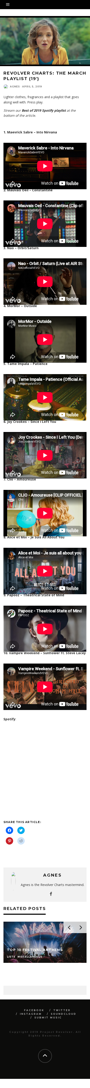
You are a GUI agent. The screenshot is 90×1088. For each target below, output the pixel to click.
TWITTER (62, 1010)
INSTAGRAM (31, 1013)
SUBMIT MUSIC (48, 1017)
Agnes (15, 86)
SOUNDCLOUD (63, 1013)
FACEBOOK (34, 1010)
